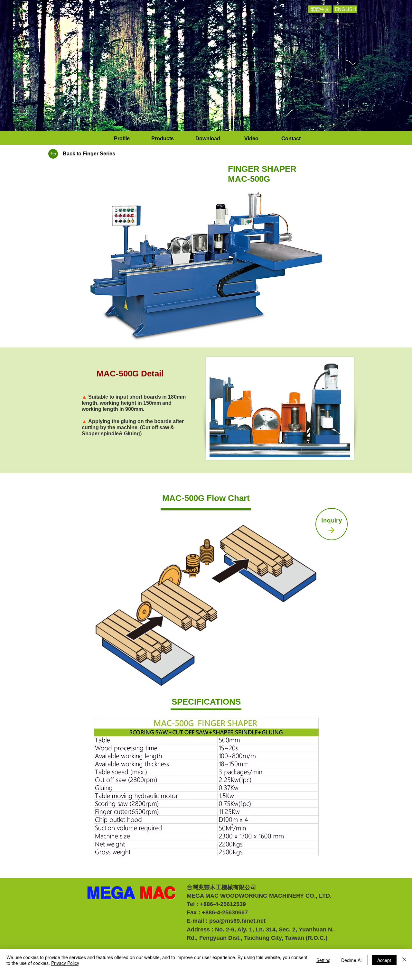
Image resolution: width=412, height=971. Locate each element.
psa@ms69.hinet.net (237, 921)
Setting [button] (323, 960)
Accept (384, 960)
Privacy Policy (65, 963)
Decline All (351, 960)
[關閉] (404, 960)
